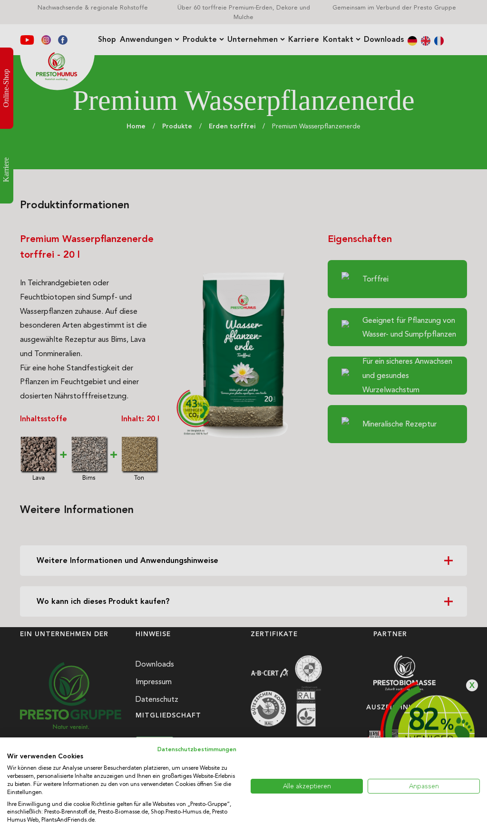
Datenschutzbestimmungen (196, 749)
